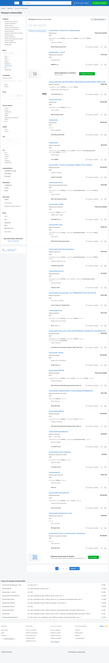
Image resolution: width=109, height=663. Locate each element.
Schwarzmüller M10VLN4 (56, 370)
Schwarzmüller (53, 120)
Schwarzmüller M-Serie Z (56, 271)
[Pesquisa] (24, 3)
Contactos (3, 635)
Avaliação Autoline (30, 638)
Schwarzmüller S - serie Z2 (57, 52)
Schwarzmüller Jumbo (55, 224)
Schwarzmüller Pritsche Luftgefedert (60, 452)
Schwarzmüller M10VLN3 (56, 411)
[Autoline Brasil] (6, 3)
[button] (101, 46)
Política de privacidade (31, 632)
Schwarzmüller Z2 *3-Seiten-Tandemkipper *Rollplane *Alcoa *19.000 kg (70, 165)
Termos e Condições (31, 630)
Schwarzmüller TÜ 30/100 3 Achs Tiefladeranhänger (64, 30)
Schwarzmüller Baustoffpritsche (58, 431)
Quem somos (4, 630)
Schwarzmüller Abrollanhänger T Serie (60, 513)
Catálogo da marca (31, 641)
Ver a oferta (93, 557)
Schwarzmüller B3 (54, 472)
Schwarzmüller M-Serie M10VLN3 (59, 493)
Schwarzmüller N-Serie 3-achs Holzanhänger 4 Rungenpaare (67, 533)
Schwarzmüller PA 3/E (55, 310)
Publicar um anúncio (87, 73)
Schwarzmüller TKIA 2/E (56, 352)
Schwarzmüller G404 (55, 99)
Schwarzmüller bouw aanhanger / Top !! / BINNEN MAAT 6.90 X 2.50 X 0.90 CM (72, 293)
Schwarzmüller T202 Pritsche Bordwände (61, 249)
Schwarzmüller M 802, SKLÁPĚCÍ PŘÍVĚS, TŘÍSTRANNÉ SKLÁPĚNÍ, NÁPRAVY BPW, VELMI (77, 82)
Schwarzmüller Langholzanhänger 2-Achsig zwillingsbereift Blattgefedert (71, 390)
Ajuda (2, 632)
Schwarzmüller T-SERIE (56, 204)
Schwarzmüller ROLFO (56, 182)
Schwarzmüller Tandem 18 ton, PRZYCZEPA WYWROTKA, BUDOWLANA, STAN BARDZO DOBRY (78, 331)
